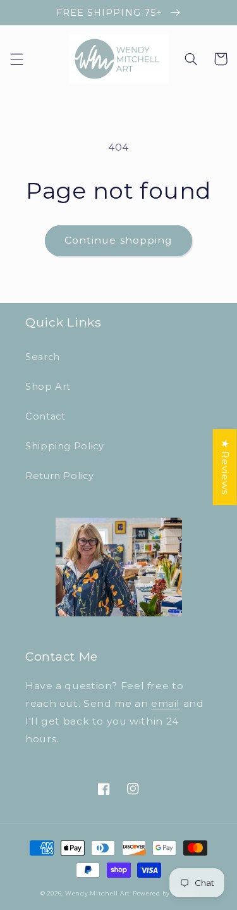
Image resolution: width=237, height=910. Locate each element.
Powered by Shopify (165, 893)
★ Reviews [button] (225, 467)
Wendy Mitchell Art (97, 893)
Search (42, 357)
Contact (45, 416)
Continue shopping (118, 240)
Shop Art (48, 386)
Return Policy (59, 476)
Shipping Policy (64, 446)
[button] (16, 58)
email (165, 703)
